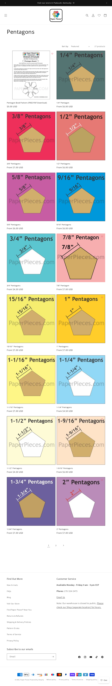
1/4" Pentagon (63, 103)
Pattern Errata (13, 628)
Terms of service (77, 680)
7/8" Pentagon (63, 285)
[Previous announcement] (5, 3)
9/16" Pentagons (64, 225)
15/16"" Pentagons (15, 346)
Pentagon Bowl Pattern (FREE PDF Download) (27, 103)
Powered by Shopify (37, 680)
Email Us (61, 597)
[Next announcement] (107, 3)
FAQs (9, 591)
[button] (6, 15)
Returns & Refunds (15, 616)
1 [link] (48, 545)
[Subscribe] (53, 656)
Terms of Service (14, 634)
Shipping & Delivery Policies (19, 622)
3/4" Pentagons (13, 285)
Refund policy (51, 680)
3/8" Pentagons (13, 164)
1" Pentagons (62, 346)
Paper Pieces (24, 680)
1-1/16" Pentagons (15, 407)
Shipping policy (91, 680)
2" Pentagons (62, 529)
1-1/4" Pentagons (64, 407)
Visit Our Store (13, 603)
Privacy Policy (13, 640)
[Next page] (63, 545)
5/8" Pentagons (13, 225)
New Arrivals (12, 585)
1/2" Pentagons (63, 164)
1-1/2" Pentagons (14, 468)
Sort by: (65, 46)
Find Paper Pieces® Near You (19, 610)
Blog (9, 597)
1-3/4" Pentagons (14, 529)
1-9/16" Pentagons (65, 468)
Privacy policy (64, 680)
